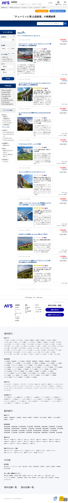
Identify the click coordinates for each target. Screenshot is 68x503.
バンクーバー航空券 (43, 369)
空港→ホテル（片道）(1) (8, 151)
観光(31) (4, 114)
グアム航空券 (27, 367)
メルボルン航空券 (8, 377)
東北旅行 (25, 417)
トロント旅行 (16, 354)
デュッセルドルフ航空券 (20, 373)
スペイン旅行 (7, 348)
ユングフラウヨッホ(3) (8, 135)
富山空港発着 (38, 428)
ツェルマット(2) (7, 138)
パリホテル (36, 388)
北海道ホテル (13, 439)
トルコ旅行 (36, 354)
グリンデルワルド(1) (7, 104)
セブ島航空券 (42, 363)
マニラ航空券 (35, 363)
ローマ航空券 (43, 371)
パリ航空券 (36, 371)
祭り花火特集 (7, 468)
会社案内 (17, 307)
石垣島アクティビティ (19, 450)
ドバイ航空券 (27, 377)
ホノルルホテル (7, 384)
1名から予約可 (7, 59)
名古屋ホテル (7, 441)
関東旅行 (30, 417)
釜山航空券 (13, 361)
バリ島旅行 (44, 342)
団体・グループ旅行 (32, 475)
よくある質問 (38, 309)
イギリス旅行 (31, 346)
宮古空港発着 (59, 432)
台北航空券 (28, 361)
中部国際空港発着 (15, 428)
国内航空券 (7, 424)
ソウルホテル (31, 384)
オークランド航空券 (17, 377)
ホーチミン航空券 (50, 363)
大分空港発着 (14, 432)
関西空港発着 (45, 428)
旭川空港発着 (30, 426)
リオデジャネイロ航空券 (18, 371)
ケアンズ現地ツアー (58, 399)
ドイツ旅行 (37, 346)
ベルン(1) (5, 161)
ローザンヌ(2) (5, 102)
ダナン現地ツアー (49, 399)
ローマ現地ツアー (26, 403)
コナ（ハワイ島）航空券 (17, 367)
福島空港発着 (7, 428)
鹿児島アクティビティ (39, 452)
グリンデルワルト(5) (8, 132)
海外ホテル (7, 382)
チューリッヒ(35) (6, 90)
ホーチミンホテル (29, 386)
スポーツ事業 (40, 477)
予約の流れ (29, 297)
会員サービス (58, 4)
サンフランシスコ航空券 (47, 367)
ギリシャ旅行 (36, 348)
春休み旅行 (6, 466)
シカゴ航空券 (26, 369)
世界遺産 (58, 466)
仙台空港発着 (59, 426)
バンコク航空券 (7, 363)
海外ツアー (7, 338)
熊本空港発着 (22, 432)
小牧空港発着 (24, 428)
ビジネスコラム (7, 479)
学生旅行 (48, 466)
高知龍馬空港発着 (37, 430)
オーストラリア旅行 (44, 348)
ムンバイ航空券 (53, 365)
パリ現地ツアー (17, 403)
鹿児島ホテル (26, 443)
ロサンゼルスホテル (18, 388)
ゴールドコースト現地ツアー (10, 401)
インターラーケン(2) (7, 100)
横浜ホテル (38, 439)
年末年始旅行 (36, 466)
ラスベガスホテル (28, 388)
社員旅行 (25, 475)
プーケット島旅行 (23, 342)
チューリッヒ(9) (7, 122)
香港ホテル (50, 384)
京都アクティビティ (8, 452)
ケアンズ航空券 (23, 375)
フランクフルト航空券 (9, 373)
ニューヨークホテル (8, 388)
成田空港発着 (14, 426)
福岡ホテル (57, 441)
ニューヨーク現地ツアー (57, 401)
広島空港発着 (7, 430)
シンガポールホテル (58, 384)
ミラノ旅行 (58, 344)
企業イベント (41, 475)
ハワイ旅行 (6, 340)
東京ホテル (6, 439)
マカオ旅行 (48, 340)
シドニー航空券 (15, 375)
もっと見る (7, 127)
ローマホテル (51, 388)
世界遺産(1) (5, 159)
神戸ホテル (26, 441)
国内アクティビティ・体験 (11, 448)
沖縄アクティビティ (8, 450)
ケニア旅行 (50, 354)
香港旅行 (43, 340)
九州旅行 (11, 419)
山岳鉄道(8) (6, 124)
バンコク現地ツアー (47, 397)
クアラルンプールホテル (17, 386)
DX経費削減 (19, 477)
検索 (9, 78)
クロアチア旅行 (21, 348)
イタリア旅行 (45, 344)
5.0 (45, 88)
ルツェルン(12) (6, 94)
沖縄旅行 (6, 417)
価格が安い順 (37, 35)
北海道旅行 (19, 417)
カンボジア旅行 (7, 344)
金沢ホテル (57, 439)
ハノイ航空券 (59, 363)
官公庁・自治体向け (49, 477)
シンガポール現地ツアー (26, 399)
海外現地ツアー (8, 395)
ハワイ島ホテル (15, 384)
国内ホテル (7, 437)
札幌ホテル (20, 439)
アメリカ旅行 (58, 350)
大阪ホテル (20, 441)
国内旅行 (8, 410)
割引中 (5, 57)
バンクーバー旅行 (8, 354)
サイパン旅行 (20, 340)
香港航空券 (34, 361)
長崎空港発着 (7, 432)
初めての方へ (38, 307)
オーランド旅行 (45, 352)
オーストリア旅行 (52, 346)
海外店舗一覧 (10, 487)
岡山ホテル (38, 441)
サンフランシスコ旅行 (26, 352)
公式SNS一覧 (38, 311)
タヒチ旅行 (43, 350)
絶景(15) (5, 116)
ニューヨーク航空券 (16, 369)
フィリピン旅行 (31, 342)
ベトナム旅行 (52, 342)
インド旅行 (23, 344)
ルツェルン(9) (7, 120)
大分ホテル (19, 443)
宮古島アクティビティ (30, 450)
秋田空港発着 (52, 426)
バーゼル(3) (5, 98)
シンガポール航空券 (26, 363)
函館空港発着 (37, 426)
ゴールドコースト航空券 (34, 375)
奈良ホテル (32, 441)
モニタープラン (7, 61)
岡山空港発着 (14, 430)
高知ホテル (51, 441)
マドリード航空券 (41, 373)
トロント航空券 (53, 369)
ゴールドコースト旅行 (16, 350)
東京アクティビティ (51, 450)
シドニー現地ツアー (22, 401)
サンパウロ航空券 (8, 371)
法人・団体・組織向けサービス (12, 473)
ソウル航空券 (7, 361)
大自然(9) (4, 130)
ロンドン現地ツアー (8, 403)
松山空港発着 (29, 430)
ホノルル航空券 (7, 367)
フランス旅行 (24, 346)
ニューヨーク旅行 (37, 352)
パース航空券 (53, 375)
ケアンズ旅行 (7, 350)
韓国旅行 (32, 340)
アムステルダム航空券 (51, 373)
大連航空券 (53, 361)
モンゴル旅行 (38, 344)
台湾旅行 (37, 340)
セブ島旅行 (38, 342)
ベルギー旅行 (60, 346)
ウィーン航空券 (7, 375)
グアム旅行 (12, 340)
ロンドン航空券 (28, 371)
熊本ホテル (12, 443)
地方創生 (57, 477)
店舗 (51, 3)
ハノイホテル (37, 386)
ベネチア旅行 (7, 346)
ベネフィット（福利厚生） (10, 477)
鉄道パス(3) (6, 145)
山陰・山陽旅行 (56, 417)
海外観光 (53, 466)
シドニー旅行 (54, 348)
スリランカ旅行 (30, 344)
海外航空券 (7, 359)
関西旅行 (50, 417)
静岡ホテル (45, 439)
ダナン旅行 (58, 342)
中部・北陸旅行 (43, 417)
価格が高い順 (30, 35)
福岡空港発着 (45, 430)
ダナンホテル (44, 386)
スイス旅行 (43, 346)
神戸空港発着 (60, 428)
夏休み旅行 (25, 466)
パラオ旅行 (26, 340)
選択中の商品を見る (42, 11)
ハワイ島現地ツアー (18, 397)
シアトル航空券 (7, 369)
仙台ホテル (26, 439)
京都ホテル (13, 441)
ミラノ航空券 (50, 371)
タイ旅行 (15, 342)
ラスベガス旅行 (16, 352)
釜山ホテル (37, 384)
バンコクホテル (7, 386)
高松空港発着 (22, 430)
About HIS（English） (17, 317)
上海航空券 (40, 361)
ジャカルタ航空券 (38, 365)
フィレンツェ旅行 (15, 346)
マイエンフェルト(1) (8, 140)
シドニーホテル (59, 388)
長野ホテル (51, 439)
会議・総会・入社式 (49, 475)
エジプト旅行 (44, 354)
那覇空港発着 (44, 432)
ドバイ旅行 (30, 354)
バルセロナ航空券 (31, 373)
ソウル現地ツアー (16, 399)
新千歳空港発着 (22, 426)
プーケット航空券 (16, 363)
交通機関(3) (5, 143)
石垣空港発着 (52, 432)
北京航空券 (47, 361)
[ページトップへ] (63, 302)
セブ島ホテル (51, 386)
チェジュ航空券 (21, 361)
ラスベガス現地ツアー (45, 401)
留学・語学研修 (32, 477)
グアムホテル (23, 384)
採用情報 (17, 320)
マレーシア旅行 (15, 344)
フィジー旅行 (37, 350)
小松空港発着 (31, 428)
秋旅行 (30, 466)
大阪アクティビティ (18, 452)
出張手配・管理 (17, 475)
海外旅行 (8, 333)
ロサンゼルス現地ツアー (33, 401)
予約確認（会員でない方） (58, 11)
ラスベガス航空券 (58, 367)
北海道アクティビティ (41, 450)
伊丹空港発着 (53, 428)
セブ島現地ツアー (57, 397)
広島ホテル (45, 441)
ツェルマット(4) (6, 96)
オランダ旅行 (14, 348)
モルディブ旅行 (50, 350)
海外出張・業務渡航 (8, 475)
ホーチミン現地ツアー (38, 399)
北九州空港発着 (53, 430)
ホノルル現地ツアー (8, 397)
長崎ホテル (6, 443)
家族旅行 (42, 466)
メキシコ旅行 (24, 354)
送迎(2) (4, 148)
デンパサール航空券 (28, 365)
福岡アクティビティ (28, 452)
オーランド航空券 (34, 369)
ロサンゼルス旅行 (8, 352)
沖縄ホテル (32, 443)
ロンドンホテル (43, 388)
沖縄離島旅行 (12, 417)
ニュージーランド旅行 (27, 350)
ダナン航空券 (7, 365)
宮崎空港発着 (29, 432)
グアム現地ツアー (28, 397)
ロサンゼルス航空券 (36, 367)
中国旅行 (54, 340)
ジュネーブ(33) (6, 92)
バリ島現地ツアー (37, 397)
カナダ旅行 (52, 352)
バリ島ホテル (59, 386)
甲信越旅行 (36, 417)
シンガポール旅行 (8, 342)
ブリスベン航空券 (45, 375)
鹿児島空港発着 (36, 432)
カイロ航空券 (34, 377)
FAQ (34, 297)
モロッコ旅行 (57, 354)
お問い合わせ (40, 297)
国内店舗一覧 (27, 487)
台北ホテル (43, 384)
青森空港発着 (44, 426)
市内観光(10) (6, 118)
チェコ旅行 (29, 348)
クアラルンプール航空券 (16, 365)
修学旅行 (26, 477)
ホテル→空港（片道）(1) (8, 155)
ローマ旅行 (52, 344)
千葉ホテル (32, 439)
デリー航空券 (46, 365)
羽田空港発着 (7, 426)
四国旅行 (6, 419)
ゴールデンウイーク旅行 (15, 466)
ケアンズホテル (7, 390)
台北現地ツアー (7, 399)
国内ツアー (7, 415)
